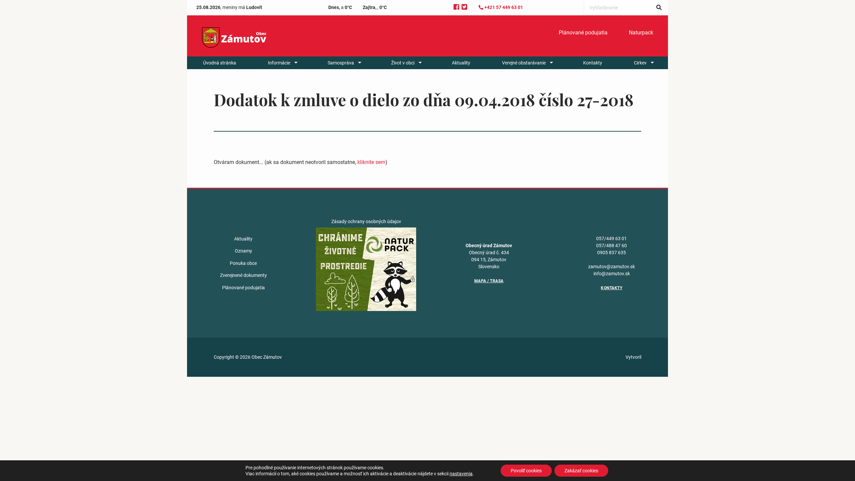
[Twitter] (464, 7)
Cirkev (640, 62)
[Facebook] (456, 7)
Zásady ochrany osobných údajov (366, 221)
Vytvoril (633, 357)
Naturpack (641, 32)
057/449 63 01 (611, 238)
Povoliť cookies (526, 470)
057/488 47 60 (611, 245)
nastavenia (461, 473)
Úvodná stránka (219, 62)
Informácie (279, 62)
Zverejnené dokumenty (243, 275)
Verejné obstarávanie (524, 62)
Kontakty (592, 62)
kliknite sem (371, 162)
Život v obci (402, 62)
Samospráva (341, 62)
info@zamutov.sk (611, 273)
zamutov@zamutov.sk (611, 266)
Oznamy (243, 251)
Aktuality (461, 62)
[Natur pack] (366, 269)
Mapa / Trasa (489, 281)
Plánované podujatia (583, 32)
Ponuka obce (243, 263)
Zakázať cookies (581, 470)
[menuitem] (583, 32)
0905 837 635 (611, 252)
